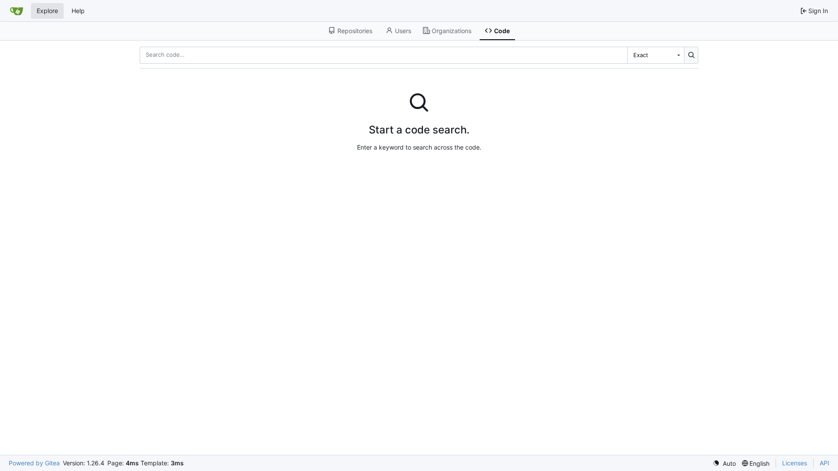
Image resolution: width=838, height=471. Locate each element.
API (824, 463)
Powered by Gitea (34, 463)
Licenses (794, 463)
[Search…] (691, 55)
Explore (47, 10)
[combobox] (655, 55)
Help (78, 10)
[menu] (724, 463)
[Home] (16, 11)
